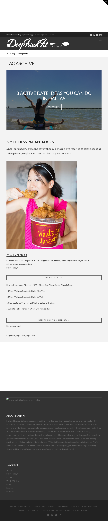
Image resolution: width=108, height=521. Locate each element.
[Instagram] (100, 35)
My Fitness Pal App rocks (30, 142)
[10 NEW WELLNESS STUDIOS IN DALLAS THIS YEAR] (0, 16)
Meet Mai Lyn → (13, 267)
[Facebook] (91, 35)
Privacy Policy (63, 506)
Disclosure (93, 506)
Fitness (9, 488)
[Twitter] (94, 35)
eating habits (23, 54)
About (9, 470)
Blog (13, 54)
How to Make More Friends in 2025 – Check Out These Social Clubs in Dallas (39, 285)
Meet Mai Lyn (12, 473)
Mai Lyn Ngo (16, 255)
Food (8, 484)
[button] (100, 42)
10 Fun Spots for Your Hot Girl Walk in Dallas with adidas (30, 303)
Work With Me (12, 481)
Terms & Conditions (79, 506)
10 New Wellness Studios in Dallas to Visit (24, 297)
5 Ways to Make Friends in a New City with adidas (28, 309)
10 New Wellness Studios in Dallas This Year (25, 291)
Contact (10, 477)
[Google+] (97, 35)
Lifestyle (10, 491)
